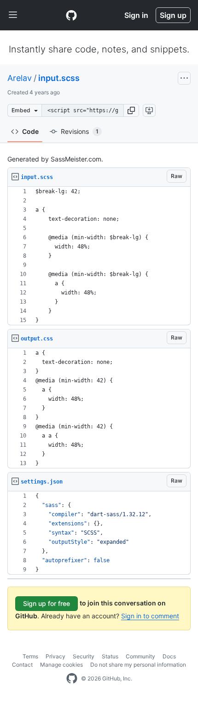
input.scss (59, 78)
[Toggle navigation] (12, 15)
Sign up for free (46, 603)
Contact (22, 664)
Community (140, 656)
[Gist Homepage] (71, 15)
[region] (99, 256)
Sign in (136, 15)
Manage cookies (61, 664)
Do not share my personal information (138, 664)
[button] (131, 110)
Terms (30, 656)
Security (83, 656)
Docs (169, 656)
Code (30, 131)
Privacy (55, 656)
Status (110, 656)
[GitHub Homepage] (71, 679)
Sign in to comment (150, 616)
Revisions (80, 131)
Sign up (173, 15)
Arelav (19, 78)
